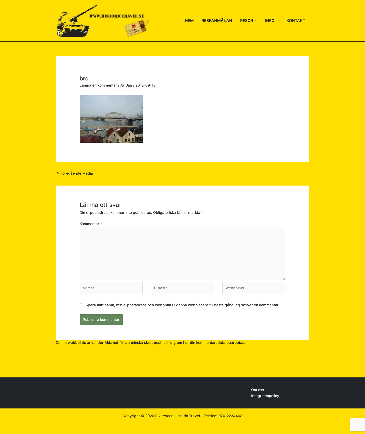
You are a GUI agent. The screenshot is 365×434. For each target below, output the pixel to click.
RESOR (246, 20)
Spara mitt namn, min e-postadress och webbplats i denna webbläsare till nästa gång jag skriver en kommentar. (182, 305)
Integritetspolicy (265, 396)
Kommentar (91, 224)
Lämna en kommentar (98, 85)
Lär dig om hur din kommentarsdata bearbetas (203, 342)
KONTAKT (295, 20)
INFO (269, 20)
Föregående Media (74, 173)
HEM (189, 20)
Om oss (257, 390)
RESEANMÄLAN (217, 20)
